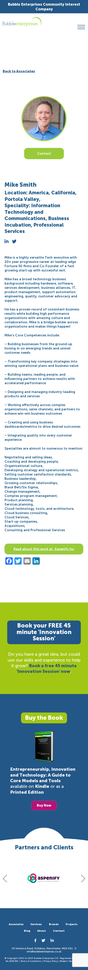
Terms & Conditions (31, 961)
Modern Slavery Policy (71, 961)
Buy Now (44, 805)
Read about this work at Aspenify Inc (44, 549)
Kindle (42, 786)
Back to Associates (19, 71)
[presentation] (5, 878)
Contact (44, 154)
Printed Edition (27, 792)
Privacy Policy (51, 961)
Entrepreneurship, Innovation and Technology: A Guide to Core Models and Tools (42, 775)
